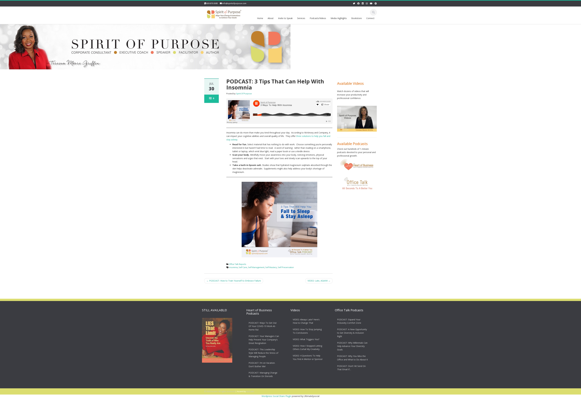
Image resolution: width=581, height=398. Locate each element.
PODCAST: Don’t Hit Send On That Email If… (351, 368)
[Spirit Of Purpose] (224, 13)
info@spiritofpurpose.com (234, 3)
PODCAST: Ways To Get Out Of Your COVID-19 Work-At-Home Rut (263, 326)
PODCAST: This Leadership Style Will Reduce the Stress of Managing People (263, 353)
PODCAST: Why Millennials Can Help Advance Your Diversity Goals (352, 346)
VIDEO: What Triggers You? (306, 339)
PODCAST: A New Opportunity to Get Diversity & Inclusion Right (352, 333)
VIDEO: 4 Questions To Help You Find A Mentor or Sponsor (308, 357)
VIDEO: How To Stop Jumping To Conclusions (307, 331)
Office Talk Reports (237, 264)
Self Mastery (271, 267)
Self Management (256, 267)
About (271, 18)
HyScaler (250, 391)
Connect (370, 18)
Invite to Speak (285, 18)
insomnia (233, 267)
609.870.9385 (212, 3)
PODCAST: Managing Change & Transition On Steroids (263, 374)
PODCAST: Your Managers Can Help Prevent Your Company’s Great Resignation (264, 340)
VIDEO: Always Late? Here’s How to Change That (306, 321)
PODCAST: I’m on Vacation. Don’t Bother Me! (262, 364)
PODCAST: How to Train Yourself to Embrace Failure (234, 280)
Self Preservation (286, 267)
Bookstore (356, 18)
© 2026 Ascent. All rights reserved (219, 391)
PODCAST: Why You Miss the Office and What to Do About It (352, 358)
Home (260, 18)
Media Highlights (339, 18)
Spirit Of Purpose (244, 93)
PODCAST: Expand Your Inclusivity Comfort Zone (349, 321)
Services (301, 18)
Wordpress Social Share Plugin (277, 396)
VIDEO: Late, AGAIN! (319, 280)
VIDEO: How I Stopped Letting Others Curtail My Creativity (307, 347)
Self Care (243, 267)
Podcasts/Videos (318, 18)
